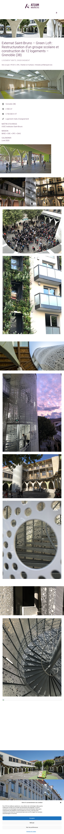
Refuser (32, 823)
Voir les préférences (32, 827)
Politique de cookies (31, 831)
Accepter (32, 818)
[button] (61, 802)
